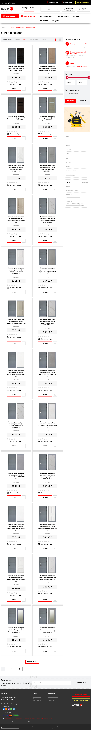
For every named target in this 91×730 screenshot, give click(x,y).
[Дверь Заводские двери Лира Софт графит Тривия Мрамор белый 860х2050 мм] (47, 462)
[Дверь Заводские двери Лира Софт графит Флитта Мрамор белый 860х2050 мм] (16, 411)
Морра (67, 136)
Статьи (29, 2)
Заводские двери (82, 66)
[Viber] (9, 709)
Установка (50, 699)
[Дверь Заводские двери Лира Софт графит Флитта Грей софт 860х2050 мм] (47, 360)
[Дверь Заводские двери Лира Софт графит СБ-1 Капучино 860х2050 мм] (47, 105)
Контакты (35, 2)
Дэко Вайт (68, 149)
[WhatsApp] (11, 709)
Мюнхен (68, 166)
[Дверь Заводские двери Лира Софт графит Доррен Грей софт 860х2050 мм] (47, 257)
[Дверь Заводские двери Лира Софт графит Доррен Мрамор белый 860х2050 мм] (47, 308)
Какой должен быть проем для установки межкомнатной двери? (75, 204)
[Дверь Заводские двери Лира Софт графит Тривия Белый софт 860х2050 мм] (16, 513)
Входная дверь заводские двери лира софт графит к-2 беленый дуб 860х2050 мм (47, 68)
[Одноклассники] (6, 709)
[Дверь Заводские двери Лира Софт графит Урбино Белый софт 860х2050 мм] (16, 565)
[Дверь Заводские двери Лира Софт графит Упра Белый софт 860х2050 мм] (47, 565)
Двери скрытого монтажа (73, 197)
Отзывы (23, 2)
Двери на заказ (53, 2)
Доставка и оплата (14, 2)
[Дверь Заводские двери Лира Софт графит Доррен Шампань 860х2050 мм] (16, 308)
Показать (70, 101)
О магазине (4, 2)
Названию (17, 39)
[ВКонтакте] (4, 709)
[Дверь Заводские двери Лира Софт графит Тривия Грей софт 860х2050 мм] (16, 462)
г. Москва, (9, 697)
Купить (14, 89)
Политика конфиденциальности (10, 728)
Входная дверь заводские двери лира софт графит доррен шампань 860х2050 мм (16, 321)
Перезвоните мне (29, 11)
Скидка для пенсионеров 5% (78, 44)
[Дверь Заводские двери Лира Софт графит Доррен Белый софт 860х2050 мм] (16, 360)
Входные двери (37, 697)
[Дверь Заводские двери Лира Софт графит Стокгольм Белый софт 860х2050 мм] (16, 257)
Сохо (67, 158)
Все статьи (85, 182)
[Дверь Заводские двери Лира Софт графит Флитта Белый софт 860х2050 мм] (47, 411)
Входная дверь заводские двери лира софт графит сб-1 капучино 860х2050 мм (47, 118)
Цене (24, 39)
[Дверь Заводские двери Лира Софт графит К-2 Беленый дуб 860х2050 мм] (47, 56)
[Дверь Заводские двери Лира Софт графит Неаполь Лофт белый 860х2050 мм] (16, 154)
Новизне (44, 39)
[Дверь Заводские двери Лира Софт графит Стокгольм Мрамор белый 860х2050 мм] (47, 206)
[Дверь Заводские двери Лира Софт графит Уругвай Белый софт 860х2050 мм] (47, 513)
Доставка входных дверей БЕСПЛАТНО (78, 52)
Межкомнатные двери (39, 699)
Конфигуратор (67, 2)
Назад (5, 27)
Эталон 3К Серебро (71, 171)
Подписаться (81, 683)
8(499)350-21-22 (28, 8)
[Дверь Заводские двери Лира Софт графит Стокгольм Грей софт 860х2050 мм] (47, 154)
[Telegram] (14, 709)
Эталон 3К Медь (70, 175)
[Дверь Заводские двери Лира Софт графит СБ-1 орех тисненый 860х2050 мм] (16, 105)
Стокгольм (68, 162)
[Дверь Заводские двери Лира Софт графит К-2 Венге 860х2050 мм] (16, 56)
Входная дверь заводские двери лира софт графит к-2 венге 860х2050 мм (16, 68)
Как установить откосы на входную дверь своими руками (75, 189)
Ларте (67, 153)
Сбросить (83, 101)
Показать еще (32, 661)
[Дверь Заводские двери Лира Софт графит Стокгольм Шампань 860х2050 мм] (16, 206)
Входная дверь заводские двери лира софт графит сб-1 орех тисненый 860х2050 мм (16, 118)
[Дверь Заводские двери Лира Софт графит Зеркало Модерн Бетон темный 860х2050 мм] (16, 616)
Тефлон (68, 145)
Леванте (68, 141)
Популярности (34, 39)
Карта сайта (51, 700)
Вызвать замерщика (83, 2)
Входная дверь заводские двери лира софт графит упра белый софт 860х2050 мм (47, 577)
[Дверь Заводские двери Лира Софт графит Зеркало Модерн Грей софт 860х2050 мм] (47, 616)
